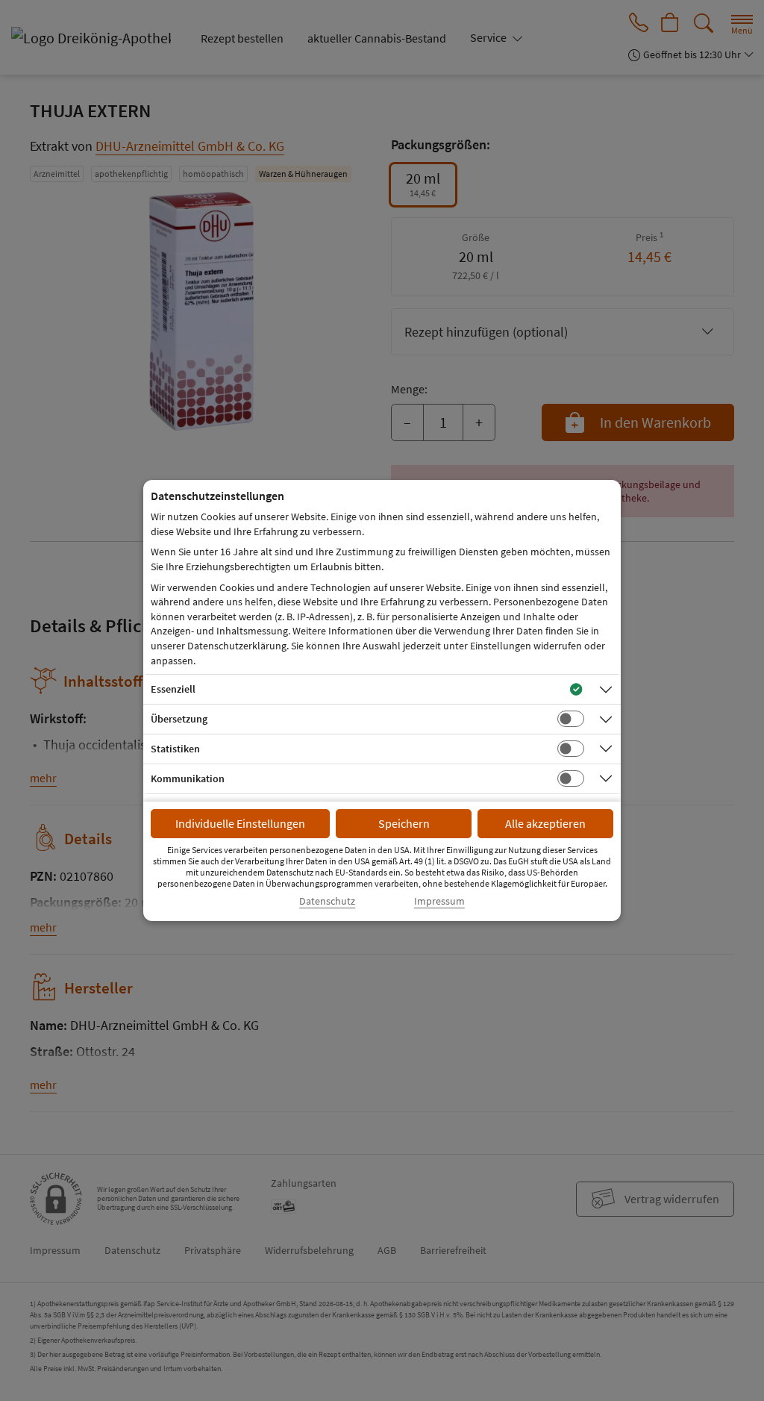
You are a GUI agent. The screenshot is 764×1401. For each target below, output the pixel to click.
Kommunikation (188, 778)
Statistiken (175, 748)
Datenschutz (327, 901)
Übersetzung (179, 719)
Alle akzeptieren (545, 823)
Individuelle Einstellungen (240, 823)
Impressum (439, 901)
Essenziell (173, 689)
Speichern (404, 823)
